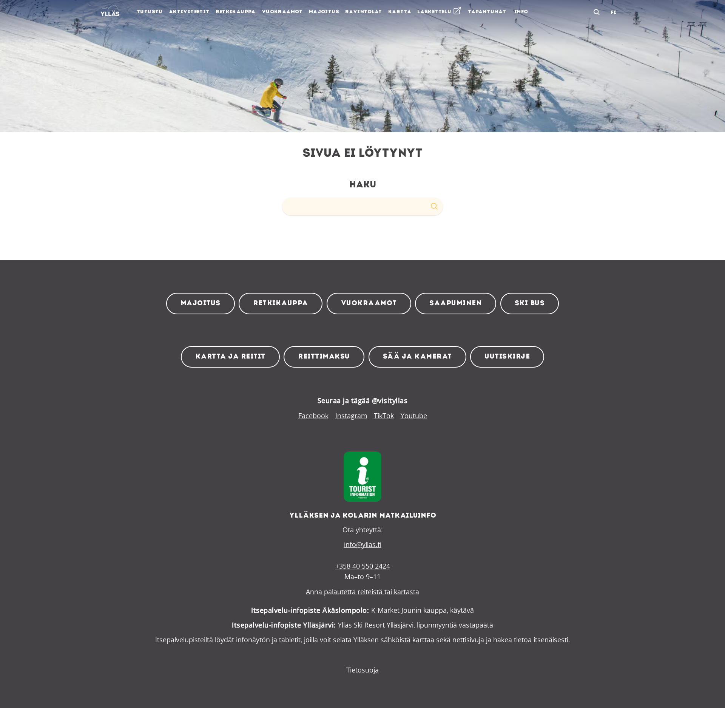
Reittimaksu (324, 357)
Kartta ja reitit (230, 357)
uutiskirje (507, 357)
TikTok (384, 415)
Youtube (414, 415)
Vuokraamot (369, 303)
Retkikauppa (280, 303)
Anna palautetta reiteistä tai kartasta (362, 591)
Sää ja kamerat (417, 357)
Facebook (313, 415)
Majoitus (200, 303)
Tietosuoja (362, 669)
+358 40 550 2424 (362, 565)
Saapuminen (455, 303)
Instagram (351, 415)
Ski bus (530, 303)
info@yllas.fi (362, 544)
